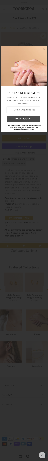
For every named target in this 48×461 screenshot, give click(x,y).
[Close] (44, 49)
